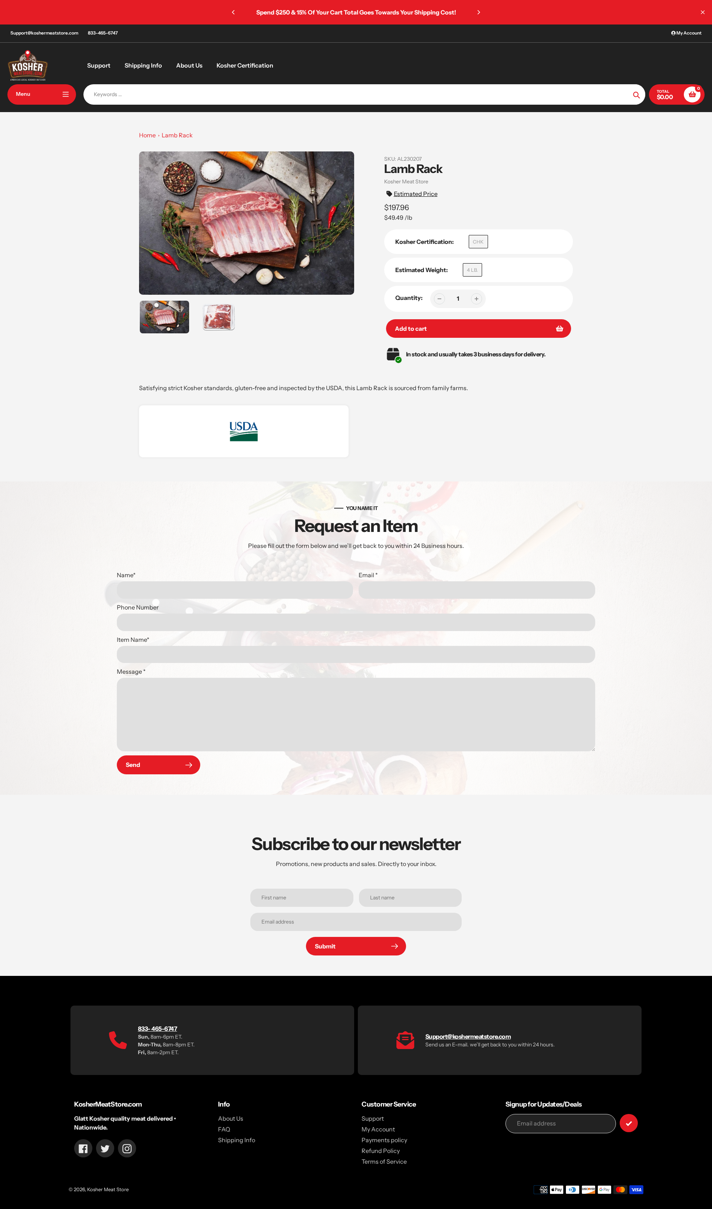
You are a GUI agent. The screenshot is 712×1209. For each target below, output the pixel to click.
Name (126, 575)
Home (147, 135)
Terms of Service (384, 1161)
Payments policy (384, 1140)
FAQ (224, 1129)
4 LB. (472, 270)
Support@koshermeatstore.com (44, 33)
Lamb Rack (177, 135)
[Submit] (629, 1123)
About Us (230, 1118)
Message (131, 671)
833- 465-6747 (157, 1028)
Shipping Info (236, 1140)
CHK (478, 242)
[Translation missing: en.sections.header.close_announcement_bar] (702, 12)
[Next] (478, 12)
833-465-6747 (103, 33)
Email (368, 575)
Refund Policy (381, 1150)
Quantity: (409, 297)
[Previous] (233, 12)
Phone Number (138, 607)
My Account (378, 1129)
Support (373, 1118)
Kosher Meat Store (108, 1189)
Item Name (133, 639)
